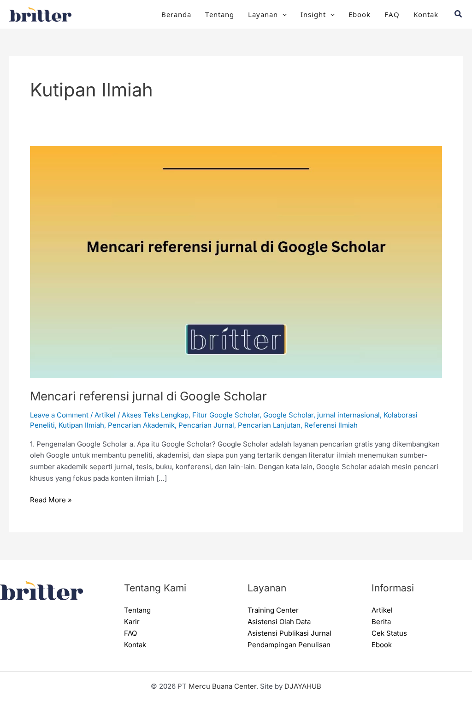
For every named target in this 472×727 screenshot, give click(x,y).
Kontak (425, 14)
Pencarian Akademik (141, 425)
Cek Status (389, 633)
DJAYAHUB (302, 686)
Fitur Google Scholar (226, 415)
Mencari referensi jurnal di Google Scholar (148, 396)
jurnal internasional (348, 415)
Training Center (273, 610)
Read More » (51, 499)
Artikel (105, 415)
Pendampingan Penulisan (289, 644)
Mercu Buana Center (222, 686)
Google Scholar (288, 415)
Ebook (359, 14)
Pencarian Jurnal (206, 425)
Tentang (219, 14)
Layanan (263, 14)
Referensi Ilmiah (331, 425)
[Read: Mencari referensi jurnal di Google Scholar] (236, 261)
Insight (313, 14)
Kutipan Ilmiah (81, 425)
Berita (381, 621)
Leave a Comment (59, 415)
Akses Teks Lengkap (155, 415)
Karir (132, 621)
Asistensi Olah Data (279, 621)
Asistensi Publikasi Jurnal (289, 633)
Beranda (176, 14)
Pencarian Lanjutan (269, 425)
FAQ (392, 14)
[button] (282, 14)
